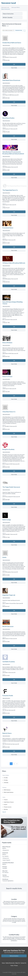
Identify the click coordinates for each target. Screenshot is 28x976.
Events (5, 804)
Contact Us (23, 963)
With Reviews (7, 789)
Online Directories (10, 963)
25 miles (6, 777)
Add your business (14, 955)
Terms (12, 965)
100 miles (6, 782)
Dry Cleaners (5, 856)
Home (3, 963)
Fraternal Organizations (7, 880)
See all (4, 812)
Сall (14, 64)
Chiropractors (5, 850)
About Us (17, 963)
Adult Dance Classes (9, 802)
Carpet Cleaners (6, 860)
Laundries (4, 868)
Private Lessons (7, 807)
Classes (6, 799)
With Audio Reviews (8, 792)
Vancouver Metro (15, 7)
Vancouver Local (5, 7)
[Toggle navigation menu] (26, 2)
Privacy (16, 965)
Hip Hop (6, 809)
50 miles (6, 780)
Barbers (4, 848)
